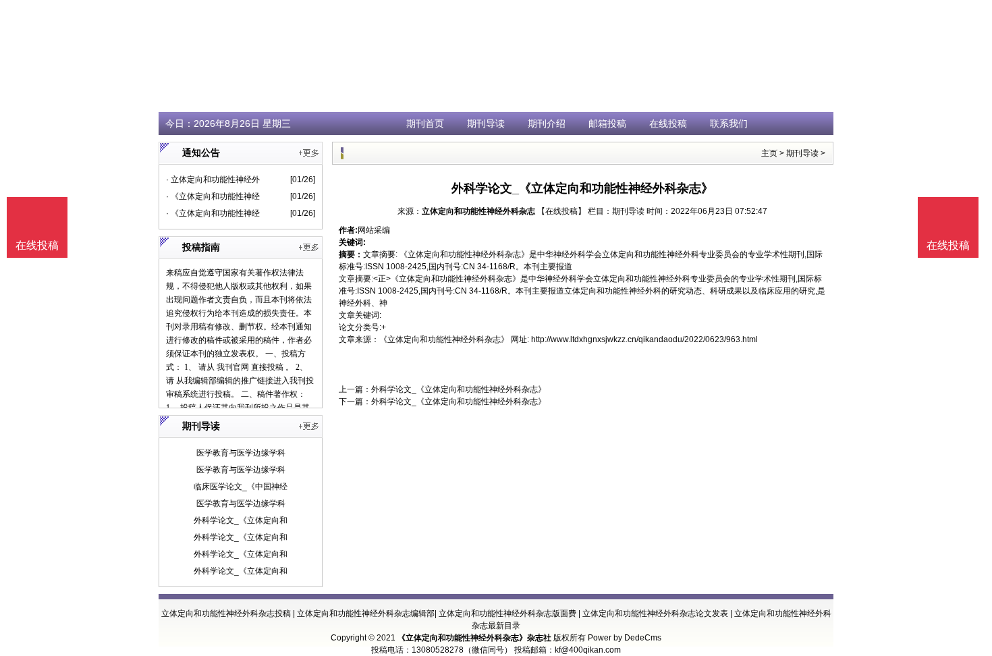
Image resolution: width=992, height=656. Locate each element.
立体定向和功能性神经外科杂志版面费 (507, 613)
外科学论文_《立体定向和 (240, 520)
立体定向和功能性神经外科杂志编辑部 (366, 613)
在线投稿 (668, 123)
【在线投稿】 (561, 211)
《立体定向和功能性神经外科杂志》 (444, 339)
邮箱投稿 (607, 123)
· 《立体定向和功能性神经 (213, 196)
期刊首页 (425, 123)
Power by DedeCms (624, 638)
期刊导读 (486, 123)
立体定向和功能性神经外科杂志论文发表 (655, 613)
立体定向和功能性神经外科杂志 (478, 211)
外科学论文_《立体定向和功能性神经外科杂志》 (458, 389)
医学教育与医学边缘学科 (240, 453)
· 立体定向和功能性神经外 (213, 179)
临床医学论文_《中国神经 (240, 486)
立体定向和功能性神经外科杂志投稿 (226, 613)
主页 (769, 153)
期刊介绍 (547, 123)
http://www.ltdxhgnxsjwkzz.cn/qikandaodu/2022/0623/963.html (644, 339)
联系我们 (729, 123)
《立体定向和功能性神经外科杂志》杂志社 (474, 638)
